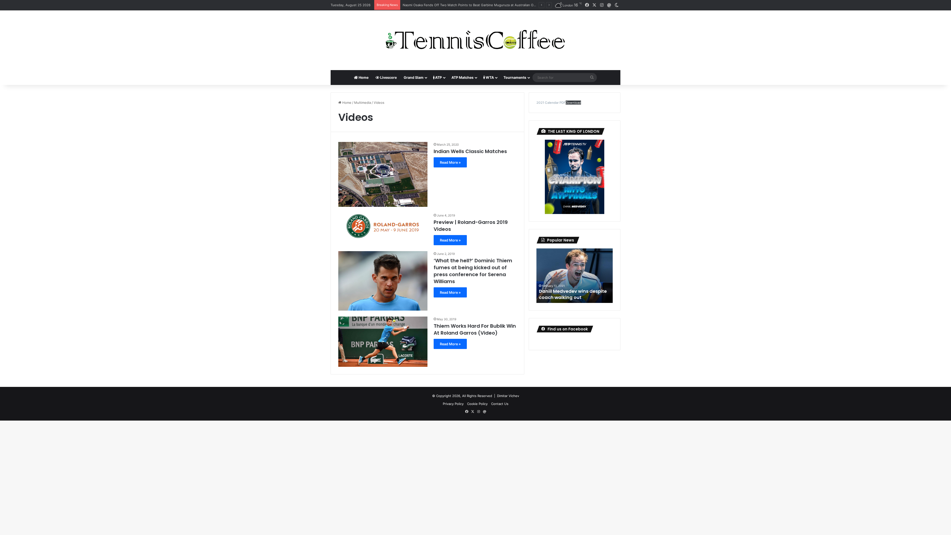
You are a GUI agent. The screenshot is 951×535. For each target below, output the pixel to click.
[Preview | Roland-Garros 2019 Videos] (382, 228)
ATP (438, 77)
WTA (489, 77)
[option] (574, 275)
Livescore (388, 77)
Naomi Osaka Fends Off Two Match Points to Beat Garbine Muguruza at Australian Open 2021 (475, 5)
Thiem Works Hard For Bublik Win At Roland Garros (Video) (475, 329)
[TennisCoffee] (475, 40)
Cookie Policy (477, 404)
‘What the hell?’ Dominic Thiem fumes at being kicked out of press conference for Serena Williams (473, 271)
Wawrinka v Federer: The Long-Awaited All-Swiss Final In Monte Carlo (574, 291)
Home (363, 77)
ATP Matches (462, 77)
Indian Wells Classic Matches (470, 151)
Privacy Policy (453, 404)
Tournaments (514, 77)
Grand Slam (413, 77)
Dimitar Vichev (508, 396)
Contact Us (499, 404)
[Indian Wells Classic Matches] (382, 174)
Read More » (450, 162)
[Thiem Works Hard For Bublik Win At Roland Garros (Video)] (382, 342)
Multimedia (362, 103)
